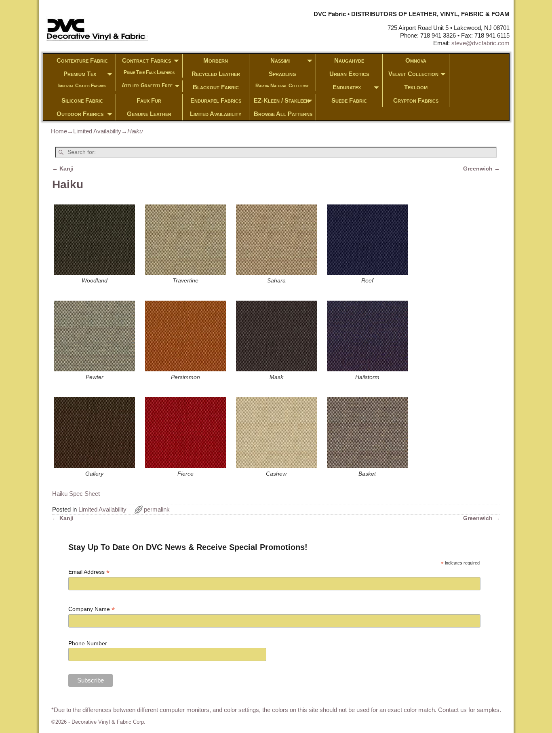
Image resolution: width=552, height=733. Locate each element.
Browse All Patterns (283, 113)
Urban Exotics (349, 73)
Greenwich (481, 169)
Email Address (89, 572)
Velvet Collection (413, 73)
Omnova (415, 60)
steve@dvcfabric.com (480, 43)
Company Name (91, 609)
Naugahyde (349, 60)
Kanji (63, 169)
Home (59, 131)
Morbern (215, 60)
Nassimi (280, 60)
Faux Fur (149, 100)
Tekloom (416, 87)
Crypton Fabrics (415, 100)
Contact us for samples (468, 709)
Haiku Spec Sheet (76, 493)
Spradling (282, 73)
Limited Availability (215, 113)
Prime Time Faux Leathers (149, 72)
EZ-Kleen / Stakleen (281, 100)
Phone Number (87, 643)
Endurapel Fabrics (215, 100)
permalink (157, 509)
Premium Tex (79, 73)
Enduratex (347, 87)
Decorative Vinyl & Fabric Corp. (108, 722)
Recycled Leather (216, 73)
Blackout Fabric (216, 87)
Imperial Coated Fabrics (82, 85)
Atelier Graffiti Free (147, 85)
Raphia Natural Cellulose (282, 85)
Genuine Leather (149, 113)
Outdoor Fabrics (80, 113)
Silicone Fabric (82, 100)
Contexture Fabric (82, 60)
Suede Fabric (349, 100)
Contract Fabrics (146, 60)
